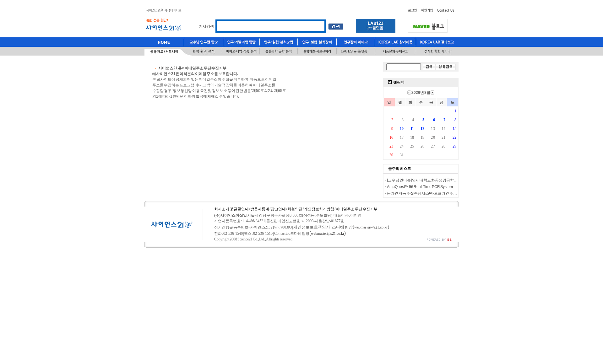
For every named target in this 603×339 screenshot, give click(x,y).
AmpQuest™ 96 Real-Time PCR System (420, 187)
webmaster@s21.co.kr (371, 227)
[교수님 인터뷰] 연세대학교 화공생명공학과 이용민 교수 (432, 180)
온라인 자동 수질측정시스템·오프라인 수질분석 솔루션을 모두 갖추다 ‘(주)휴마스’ (453, 193)
